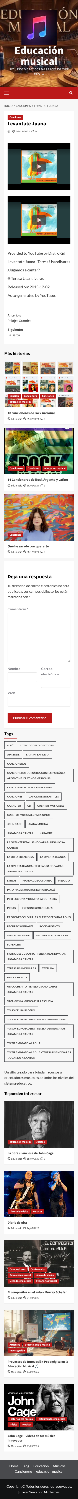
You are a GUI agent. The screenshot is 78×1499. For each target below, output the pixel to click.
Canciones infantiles (44, 796)
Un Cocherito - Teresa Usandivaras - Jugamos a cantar (32, 989)
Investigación (17, 1351)
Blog (26, 1466)
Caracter (14, 805)
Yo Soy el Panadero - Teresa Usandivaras (36, 1019)
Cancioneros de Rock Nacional (29, 787)
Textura (48, 968)
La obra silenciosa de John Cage (31, 1153)
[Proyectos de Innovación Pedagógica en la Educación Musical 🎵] (39, 1333)
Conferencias (38, 1269)
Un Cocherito (17, 977)
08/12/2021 (23, 131)
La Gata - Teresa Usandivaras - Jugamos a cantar (36, 845)
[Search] (71, 93)
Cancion (14, 396)
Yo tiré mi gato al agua (24, 1043)
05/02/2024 (33, 419)
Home (13, 1466)
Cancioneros (16, 763)
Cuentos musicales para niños (28, 814)
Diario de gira (17, 1222)
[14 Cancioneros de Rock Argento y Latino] (39, 451)
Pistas (11, 908)
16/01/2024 (33, 486)
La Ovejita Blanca (53, 856)
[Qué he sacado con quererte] (39, 517)
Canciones (15, 117)
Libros (11, 880)
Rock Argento (49, 926)
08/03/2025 (33, 1446)
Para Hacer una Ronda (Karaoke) (31, 889)
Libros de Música (19, 1211)
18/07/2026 (33, 1159)
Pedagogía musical (46, 1281)
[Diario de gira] (39, 1194)
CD (29, 805)
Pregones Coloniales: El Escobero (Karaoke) (39, 917)
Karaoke (46, 833)
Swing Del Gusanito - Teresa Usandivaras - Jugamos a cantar (37, 956)
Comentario (18, 609)
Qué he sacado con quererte (28, 546)
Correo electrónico (50, 671)
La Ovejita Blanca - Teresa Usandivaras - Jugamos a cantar (35, 868)
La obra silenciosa (20, 856)
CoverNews (28, 1492)
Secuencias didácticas (52, 935)
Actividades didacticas (37, 745)
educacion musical (20, 402)
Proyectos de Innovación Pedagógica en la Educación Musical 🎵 (38, 1364)
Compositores (18, 1269)
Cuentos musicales (50, 805)
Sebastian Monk (18, 935)
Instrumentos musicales (51, 1419)
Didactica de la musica (37, 1345)
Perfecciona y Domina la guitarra (32, 898)
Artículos (15, 1345)
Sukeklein (14, 944)
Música (13, 1425)
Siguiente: (15, 332)
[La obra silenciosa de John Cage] (39, 1124)
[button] (39, 166)
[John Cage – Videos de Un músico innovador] (39, 1407)
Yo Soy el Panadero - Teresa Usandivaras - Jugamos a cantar (37, 1031)
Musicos (40, 1142)
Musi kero (16, 1372)
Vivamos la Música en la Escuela (30, 1001)
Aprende (13, 754)
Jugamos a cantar (20, 833)
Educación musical (39, 56)
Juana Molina (38, 824)
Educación (41, 1466)
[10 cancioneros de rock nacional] (39, 384)
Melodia (64, 880)
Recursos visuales (20, 926)
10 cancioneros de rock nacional (31, 413)
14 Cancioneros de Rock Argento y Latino (38, 479)
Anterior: (19, 318)
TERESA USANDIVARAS (21, 968)
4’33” (10, 745)
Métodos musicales (20, 1281)
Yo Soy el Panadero (21, 1010)
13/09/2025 (33, 1372)
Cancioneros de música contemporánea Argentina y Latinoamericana (36, 775)
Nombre (14, 668)
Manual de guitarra (37, 880)
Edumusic (16, 419)
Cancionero (30, 396)
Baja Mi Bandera (37, 754)
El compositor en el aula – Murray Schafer (37, 1292)
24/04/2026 (33, 1298)
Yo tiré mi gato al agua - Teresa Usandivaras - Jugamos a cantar (39, 1055)
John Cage (14, 824)
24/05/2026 (33, 1228)
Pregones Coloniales (37, 908)
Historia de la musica (21, 1419)
